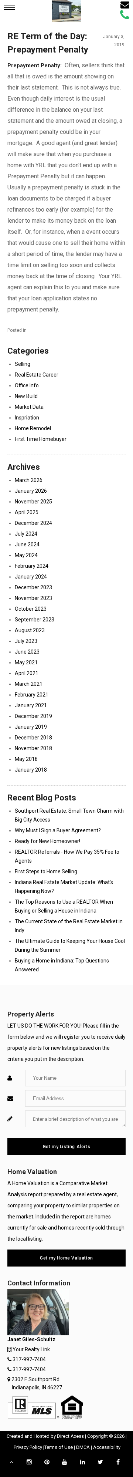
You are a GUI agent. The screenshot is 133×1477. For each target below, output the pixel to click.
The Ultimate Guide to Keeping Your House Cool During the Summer (70, 945)
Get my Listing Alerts (67, 1146)
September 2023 (34, 620)
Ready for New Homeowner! (47, 841)
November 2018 (33, 748)
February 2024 (31, 566)
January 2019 (31, 727)
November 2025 (33, 502)
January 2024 (31, 577)
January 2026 (31, 491)
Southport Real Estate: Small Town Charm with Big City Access (69, 815)
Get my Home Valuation (66, 1258)
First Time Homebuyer (40, 439)
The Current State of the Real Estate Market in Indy (69, 925)
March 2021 (28, 684)
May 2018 (26, 759)
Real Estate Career (36, 375)
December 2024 (33, 523)
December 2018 (33, 738)
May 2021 (26, 662)
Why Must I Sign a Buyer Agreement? (58, 830)
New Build (26, 396)
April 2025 (26, 512)
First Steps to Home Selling (46, 871)
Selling (22, 364)
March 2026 (28, 480)
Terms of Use (58, 1447)
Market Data (29, 407)
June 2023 (27, 652)
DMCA (83, 1447)
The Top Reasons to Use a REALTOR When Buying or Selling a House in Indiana (64, 906)
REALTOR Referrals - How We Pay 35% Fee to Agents (67, 856)
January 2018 (31, 770)
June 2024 (27, 544)
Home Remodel (33, 428)
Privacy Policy (28, 1447)
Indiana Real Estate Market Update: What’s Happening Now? (64, 886)
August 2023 (30, 630)
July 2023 (26, 641)
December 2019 (33, 716)
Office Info (27, 385)
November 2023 (33, 598)
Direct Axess (70, 1436)
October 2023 (31, 609)
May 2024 (26, 555)
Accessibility (106, 1447)
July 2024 (26, 534)
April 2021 (26, 673)
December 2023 (33, 587)
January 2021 (31, 705)
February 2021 (31, 695)
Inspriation (27, 418)
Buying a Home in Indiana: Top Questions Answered (62, 965)
